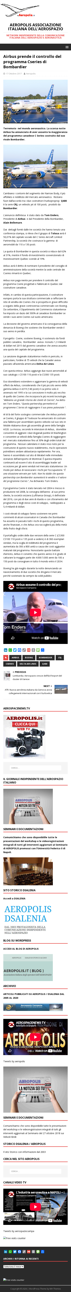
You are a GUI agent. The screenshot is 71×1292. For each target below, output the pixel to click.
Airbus (15, 657)
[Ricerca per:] (36, 768)
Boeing (29, 657)
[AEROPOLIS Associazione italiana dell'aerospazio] (20, 16)
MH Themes (55, 1288)
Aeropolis (31, 73)
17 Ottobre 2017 (14, 73)
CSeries (10, 663)
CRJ (59, 657)
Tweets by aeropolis (14, 1061)
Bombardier (45, 657)
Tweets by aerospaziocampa (18, 1231)
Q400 (44, 663)
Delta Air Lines (28, 663)
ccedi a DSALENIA (15, 898)
